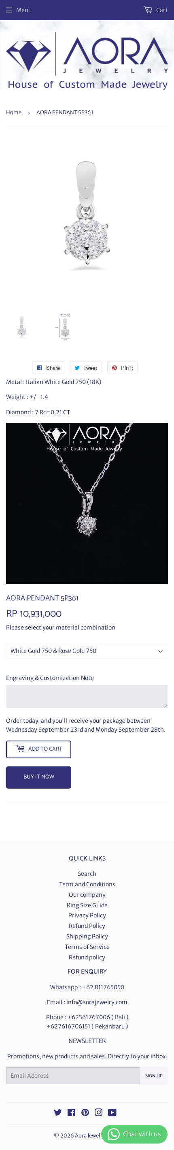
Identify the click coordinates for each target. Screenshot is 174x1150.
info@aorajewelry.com (96, 1002)
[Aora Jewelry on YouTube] (112, 1113)
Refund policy (87, 957)
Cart (161, 10)
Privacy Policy (87, 915)
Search (87, 873)
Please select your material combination (60, 627)
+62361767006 (89, 1017)
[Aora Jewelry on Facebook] (71, 1113)
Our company (87, 894)
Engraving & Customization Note (50, 678)
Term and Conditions (87, 884)
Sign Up (154, 1076)
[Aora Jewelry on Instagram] (99, 1113)
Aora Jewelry (90, 1135)
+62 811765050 (103, 987)
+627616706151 (68, 1026)
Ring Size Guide (87, 905)
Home (13, 112)
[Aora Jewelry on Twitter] (58, 1113)
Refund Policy (87, 926)
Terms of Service (87, 947)
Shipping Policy (87, 936)
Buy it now (38, 777)
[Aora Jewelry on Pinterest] (85, 1113)
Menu (24, 10)
